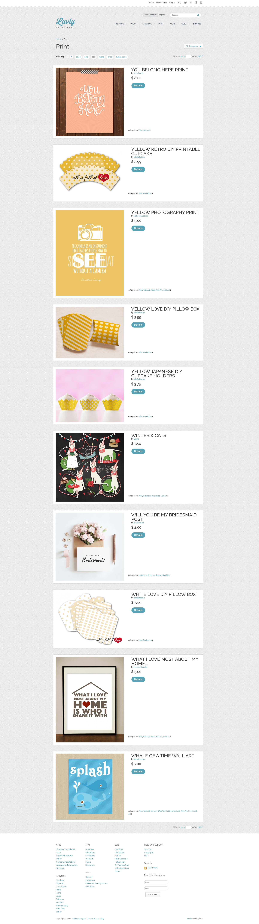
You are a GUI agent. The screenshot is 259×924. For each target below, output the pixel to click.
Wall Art (146, 130)
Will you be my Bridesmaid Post (164, 517)
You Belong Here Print (159, 69)
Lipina (136, 439)
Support (148, 849)
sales (78, 57)
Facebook (190, 2)
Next (200, 56)
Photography (62, 905)
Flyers (88, 862)
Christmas (119, 852)
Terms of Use (93, 919)
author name (121, 57)
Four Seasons (121, 859)
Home (58, 39)
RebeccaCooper (141, 216)
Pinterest (196, 2)
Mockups (60, 868)
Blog (102, 919)
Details (138, 85)
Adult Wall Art (156, 290)
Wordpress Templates (66, 865)
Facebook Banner (64, 855)
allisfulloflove (139, 157)
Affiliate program (79, 919)
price (110, 57)
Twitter (185, 2)
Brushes (60, 880)
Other (59, 859)
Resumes (89, 865)
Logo (58, 896)
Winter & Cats (148, 435)
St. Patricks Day (122, 865)
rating (101, 57)
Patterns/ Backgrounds (96, 883)
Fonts (58, 890)
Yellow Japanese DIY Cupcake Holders (156, 373)
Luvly (189, 919)
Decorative (61, 886)
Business (89, 849)
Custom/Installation (65, 862)
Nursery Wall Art (157, 811)
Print (140, 130)
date (86, 57)
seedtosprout (139, 759)
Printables (147, 193)
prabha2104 (139, 523)
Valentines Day (122, 868)
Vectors (59, 902)
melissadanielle (140, 667)
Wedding (157, 575)
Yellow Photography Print (165, 212)
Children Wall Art (172, 811)
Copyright (148, 852)
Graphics (147, 496)
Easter (118, 855)
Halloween (120, 862)
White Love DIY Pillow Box (163, 594)
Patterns (60, 899)
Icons (58, 852)
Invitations (142, 575)
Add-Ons (60, 908)
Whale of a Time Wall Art (162, 755)
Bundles (119, 849)
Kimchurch (138, 73)
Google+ (201, 2)
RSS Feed (152, 867)
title (93, 57)
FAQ (146, 855)
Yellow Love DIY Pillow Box (165, 309)
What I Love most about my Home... (164, 661)
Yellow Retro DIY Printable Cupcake (165, 151)
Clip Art (164, 496)
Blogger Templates (65, 849)
